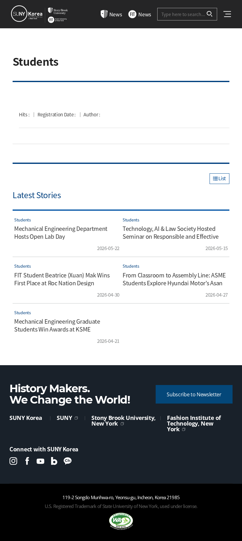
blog (54, 461)
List (221, 178)
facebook (27, 461)
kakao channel (68, 461)
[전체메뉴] (227, 14)
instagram (13, 461)
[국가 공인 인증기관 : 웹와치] (121, 521)
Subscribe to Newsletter (194, 394)
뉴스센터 (39, 14)
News (115, 14)
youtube (40, 461)
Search (210, 14)
